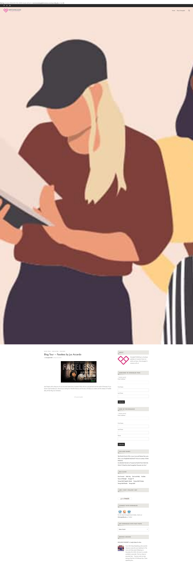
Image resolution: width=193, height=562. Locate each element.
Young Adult (132, 483)
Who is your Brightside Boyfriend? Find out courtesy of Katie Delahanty (133, 459)
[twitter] (7, 6)
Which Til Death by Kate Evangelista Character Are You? (132, 465)
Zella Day (128, 476)
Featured (62, 351)
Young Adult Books (122, 483)
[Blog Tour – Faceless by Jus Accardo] (78, 372)
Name (119, 435)
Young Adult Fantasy (138, 481)
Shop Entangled (181, 10)
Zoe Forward (121, 476)
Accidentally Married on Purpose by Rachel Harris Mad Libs (133, 463)
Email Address (122, 379)
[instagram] (10, 6)
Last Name (120, 393)
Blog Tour (47, 351)
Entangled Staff (48, 357)
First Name (120, 387)
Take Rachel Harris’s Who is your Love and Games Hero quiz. (133, 456)
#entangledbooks (122, 517)
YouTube (143, 476)
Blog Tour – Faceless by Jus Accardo (62, 354)
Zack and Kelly (136, 476)
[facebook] (4, 6)
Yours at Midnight (122, 479)
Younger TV (131, 479)
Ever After (55, 351)
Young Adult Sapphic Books (125, 481)
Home (173, 10)
